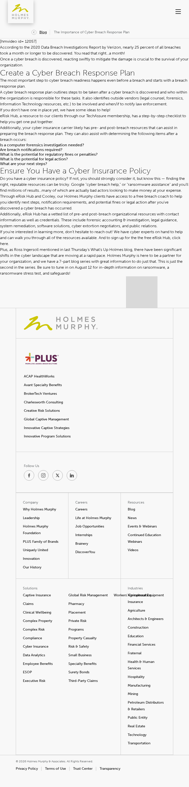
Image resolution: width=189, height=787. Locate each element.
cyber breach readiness (69, 80)
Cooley (48, 196)
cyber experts (142, 231)
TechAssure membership (108, 115)
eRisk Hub (9, 115)
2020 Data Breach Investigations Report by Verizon (76, 47)
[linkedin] (72, 475)
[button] (169, 12)
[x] (57, 475)
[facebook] (29, 475)
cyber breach (123, 92)
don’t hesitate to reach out (88, 231)
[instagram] (43, 475)
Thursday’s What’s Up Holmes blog (101, 249)
